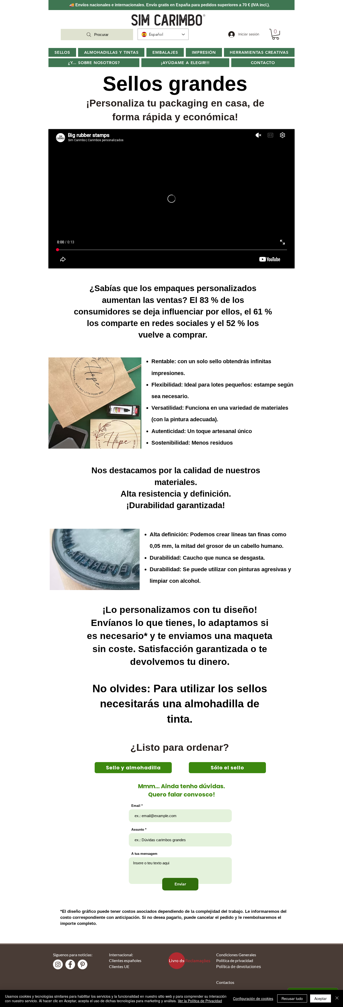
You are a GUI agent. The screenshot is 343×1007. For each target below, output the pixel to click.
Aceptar (320, 998)
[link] (275, 34)
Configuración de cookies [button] (253, 998)
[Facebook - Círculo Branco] (70, 964)
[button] (93, 62)
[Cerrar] (337, 998)
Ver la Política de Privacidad (200, 1000)
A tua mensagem (144, 853)
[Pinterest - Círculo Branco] (82, 964)
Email (135, 805)
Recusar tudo (292, 998)
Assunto (137, 829)
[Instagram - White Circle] (58, 964)
